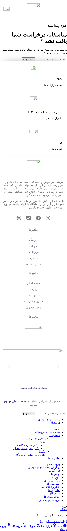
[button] (9, 366)
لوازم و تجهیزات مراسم (39, 438)
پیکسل (42, 451)
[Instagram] (48, 218)
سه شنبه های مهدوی (15, 401)
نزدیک (63, 509)
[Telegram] (38, 218)
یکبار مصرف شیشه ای (26, 448)
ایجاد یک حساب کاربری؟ (53, 521)
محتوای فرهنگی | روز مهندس (33, 388)
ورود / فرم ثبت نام (49, 500)
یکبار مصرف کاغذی (27, 445)
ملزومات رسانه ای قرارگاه (30, 454)
